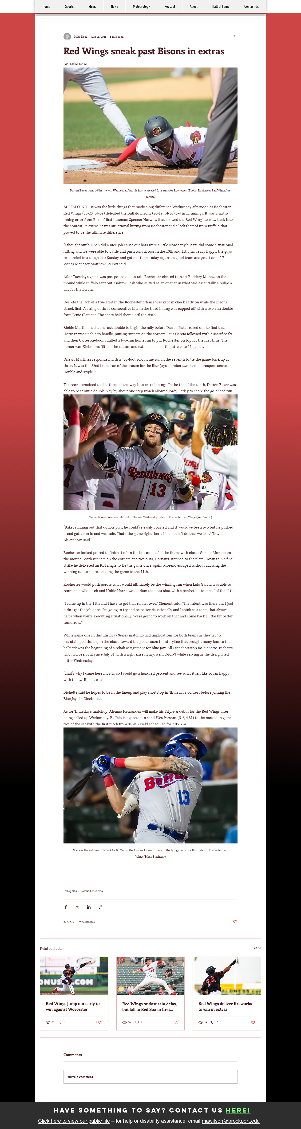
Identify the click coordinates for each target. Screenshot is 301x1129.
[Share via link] (100, 907)
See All (257, 948)
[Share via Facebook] (65, 907)
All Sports (70, 891)
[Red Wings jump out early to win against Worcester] (74, 976)
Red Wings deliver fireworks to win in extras (225, 1006)
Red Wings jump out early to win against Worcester (73, 1006)
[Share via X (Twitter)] (77, 907)
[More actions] (235, 37)
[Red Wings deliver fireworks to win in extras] (227, 976)
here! (238, 1110)
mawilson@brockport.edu (231, 1121)
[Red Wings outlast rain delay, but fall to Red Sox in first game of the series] (151, 976)
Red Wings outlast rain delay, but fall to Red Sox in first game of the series (149, 1006)
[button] (193, 6)
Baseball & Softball (92, 891)
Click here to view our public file (74, 1121)
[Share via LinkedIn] (89, 907)
